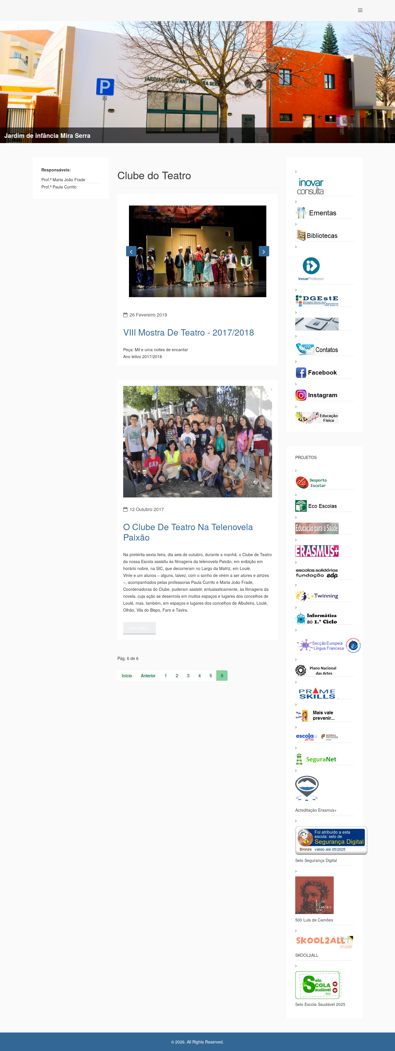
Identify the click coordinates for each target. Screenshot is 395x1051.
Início (127, 779)
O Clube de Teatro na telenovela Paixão (188, 634)
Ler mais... (139, 730)
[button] (131, 303)
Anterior (148, 779)
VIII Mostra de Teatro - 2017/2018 (188, 435)
